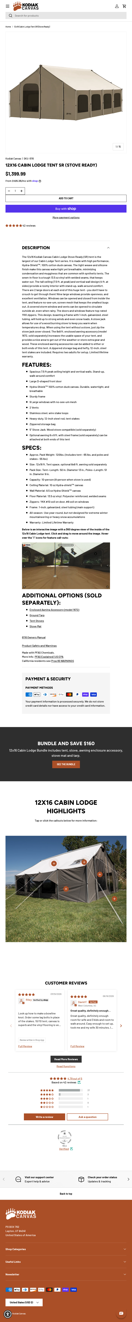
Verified (64, 1148)
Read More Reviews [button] (66, 1059)
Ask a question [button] (88, 1116)
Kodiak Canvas (13, 158)
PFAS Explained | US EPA (49, 656)
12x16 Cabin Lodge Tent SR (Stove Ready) (32, 26)
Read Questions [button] (66, 1066)
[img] (26, 994)
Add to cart (66, 198)
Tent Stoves (37, 620)
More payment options (66, 217)
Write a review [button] (44, 1116)
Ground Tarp (37, 615)
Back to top (66, 1193)
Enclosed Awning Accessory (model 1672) (54, 609)
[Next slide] (121, 1026)
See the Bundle (66, 764)
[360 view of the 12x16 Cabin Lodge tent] (66, 544)
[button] (124, 6)
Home (8, 26)
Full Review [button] (25, 1046)
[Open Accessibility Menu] (7, 1314)
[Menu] (7, 6)
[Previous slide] (11, 1026)
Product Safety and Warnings (39, 645)
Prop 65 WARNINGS (62, 660)
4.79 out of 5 (75, 1078)
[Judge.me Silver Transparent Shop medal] (65, 1137)
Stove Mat (35, 626)
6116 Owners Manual (34, 637)
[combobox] (66, 15)
